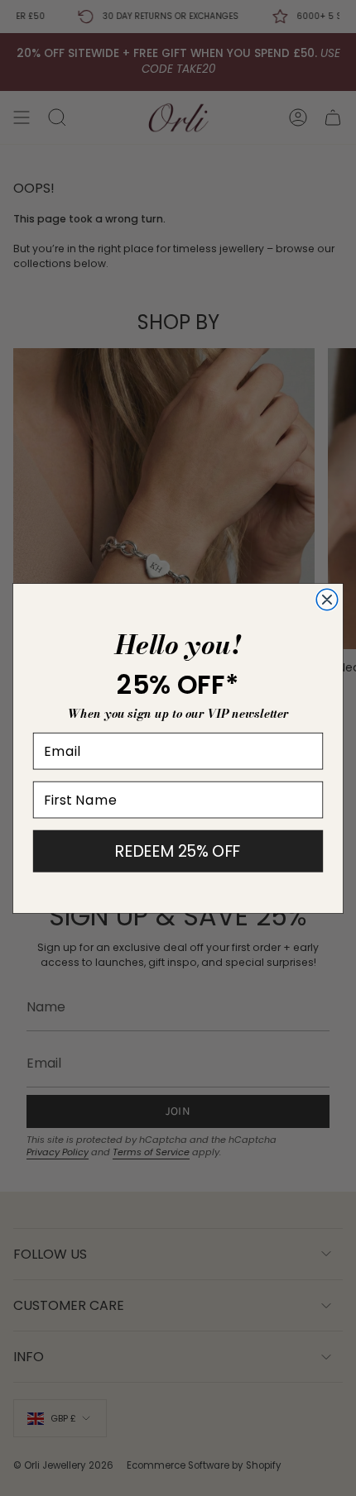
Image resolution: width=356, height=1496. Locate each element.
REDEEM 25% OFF (177, 850)
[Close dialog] (326, 599)
